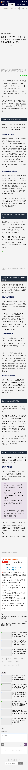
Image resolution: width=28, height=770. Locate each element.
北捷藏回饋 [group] (5, 8)
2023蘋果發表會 (6, 665)
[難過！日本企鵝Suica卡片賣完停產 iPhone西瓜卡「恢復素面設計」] (6, 652)
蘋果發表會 (15, 665)
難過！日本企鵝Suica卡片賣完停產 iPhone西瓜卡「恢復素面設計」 (19, 651)
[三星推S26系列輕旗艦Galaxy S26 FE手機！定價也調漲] (6, 721)
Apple (9, 659)
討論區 (3, 729)
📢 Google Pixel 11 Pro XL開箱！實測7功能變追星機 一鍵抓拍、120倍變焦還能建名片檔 (14, 575)
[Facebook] (9, 760)
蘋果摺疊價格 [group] (15, 8)
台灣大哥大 (9, 662)
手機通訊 (11, 4)
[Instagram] (11, 760)
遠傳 (22, 659)
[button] (24, 1)
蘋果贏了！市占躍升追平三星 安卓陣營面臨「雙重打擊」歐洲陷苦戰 (19, 642)
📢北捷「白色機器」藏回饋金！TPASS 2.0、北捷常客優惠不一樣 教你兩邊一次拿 (13, 587)
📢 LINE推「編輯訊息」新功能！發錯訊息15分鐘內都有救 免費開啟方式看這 (14, 605)
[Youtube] (23, 1)
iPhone (4, 659)
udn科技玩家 (3, 33)
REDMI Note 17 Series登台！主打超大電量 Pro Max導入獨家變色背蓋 (19, 711)
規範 (3, 744)
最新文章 (4, 4)
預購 (3, 662)
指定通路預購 (12, 181)
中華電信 (17, 662)
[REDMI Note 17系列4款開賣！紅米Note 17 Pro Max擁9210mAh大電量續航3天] (6, 678)
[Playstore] (17, 760)
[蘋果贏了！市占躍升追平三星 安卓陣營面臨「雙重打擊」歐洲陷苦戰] (6, 643)
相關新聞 (3, 672)
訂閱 (20, 763)
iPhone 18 (4, 629)
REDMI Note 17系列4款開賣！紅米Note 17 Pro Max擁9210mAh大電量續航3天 (19, 677)
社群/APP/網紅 (20, 4)
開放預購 (8, 409)
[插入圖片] (21, 744)
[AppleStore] (19, 760)
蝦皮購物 (16, 659)
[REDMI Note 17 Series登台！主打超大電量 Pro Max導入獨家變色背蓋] (6, 712)
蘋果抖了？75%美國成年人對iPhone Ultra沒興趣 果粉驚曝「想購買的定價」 (19, 634)
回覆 (25, 744)
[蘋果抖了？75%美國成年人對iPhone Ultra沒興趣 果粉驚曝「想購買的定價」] (6, 635)
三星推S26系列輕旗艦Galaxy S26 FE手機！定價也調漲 (19, 720)
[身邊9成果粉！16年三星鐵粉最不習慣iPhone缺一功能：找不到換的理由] (6, 704)
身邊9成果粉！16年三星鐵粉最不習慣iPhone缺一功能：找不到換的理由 (19, 703)
